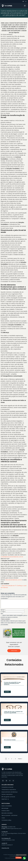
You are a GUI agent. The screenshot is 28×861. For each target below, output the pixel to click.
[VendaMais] (7, 6)
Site (2, 613)
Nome (3, 610)
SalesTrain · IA (5, 799)
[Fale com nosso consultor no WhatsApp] (24, 858)
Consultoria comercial (7, 787)
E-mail (3, 612)
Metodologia (5, 808)
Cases (3, 818)
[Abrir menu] (24, 5)
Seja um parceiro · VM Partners (9, 815)
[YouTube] (9, 780)
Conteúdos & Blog (6, 820)
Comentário (4, 598)
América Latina (5, 810)
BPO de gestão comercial (8, 796)
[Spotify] (13, 780)
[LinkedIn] (3, 780)
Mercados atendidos (7, 813)
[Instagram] (6, 780)
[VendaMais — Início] (14, 769)
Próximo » (20, 758)
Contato (18, 857)
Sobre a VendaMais (7, 806)
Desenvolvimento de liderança (9, 792)
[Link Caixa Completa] (14, 685)
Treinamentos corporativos (9, 789)
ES (25, 1)
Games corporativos (7, 794)
